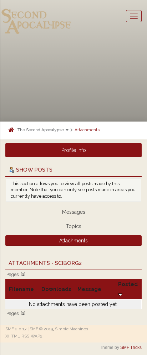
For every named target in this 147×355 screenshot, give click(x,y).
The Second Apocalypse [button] (41, 129)
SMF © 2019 (41, 328)
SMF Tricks (131, 347)
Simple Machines (71, 328)
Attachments (87, 129)
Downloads (56, 289)
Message (89, 289)
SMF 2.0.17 (15, 328)
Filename (21, 289)
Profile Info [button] (73, 150)
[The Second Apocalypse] (36, 16)
